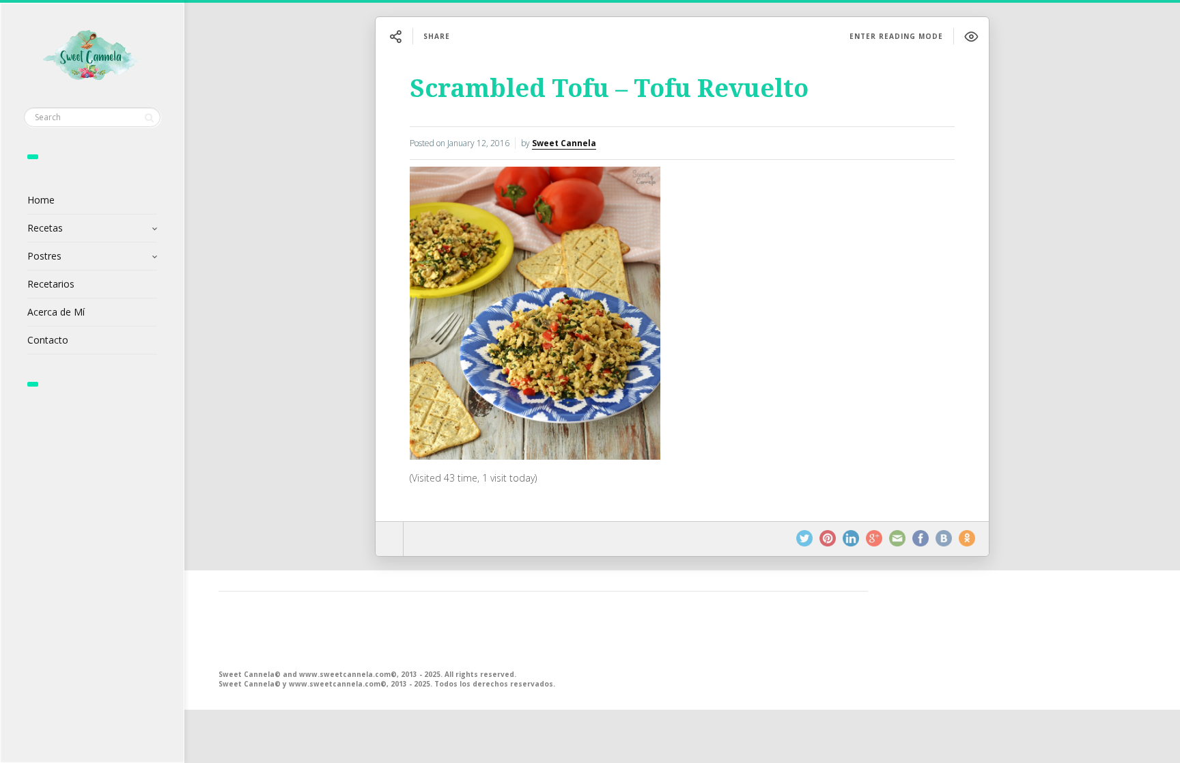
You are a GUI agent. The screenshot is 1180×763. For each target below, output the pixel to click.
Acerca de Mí (56, 311)
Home (41, 199)
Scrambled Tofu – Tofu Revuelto (609, 88)
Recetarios (50, 283)
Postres (44, 255)
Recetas (45, 227)
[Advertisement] (543, 629)
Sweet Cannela (564, 143)
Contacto (47, 339)
